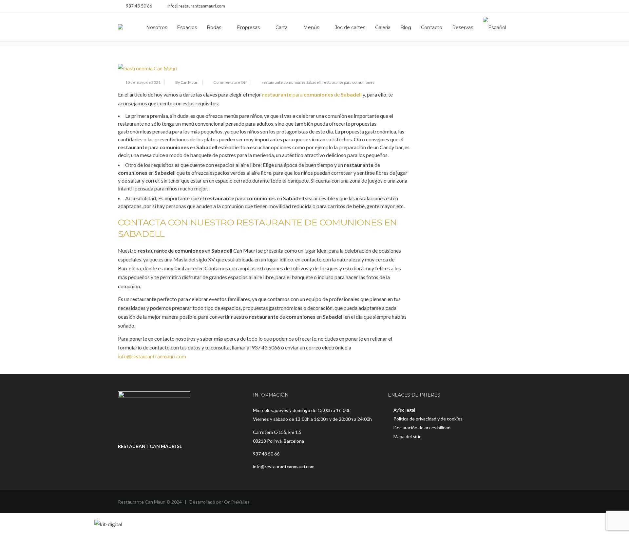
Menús (311, 27)
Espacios (187, 27)
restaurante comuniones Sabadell (291, 82)
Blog (405, 27)
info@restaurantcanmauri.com (152, 356)
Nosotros (156, 27)
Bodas (214, 27)
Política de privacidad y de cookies (428, 418)
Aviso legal (404, 410)
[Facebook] (490, 7)
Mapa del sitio (407, 436)
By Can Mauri (187, 82)
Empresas (248, 27)
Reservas (462, 27)
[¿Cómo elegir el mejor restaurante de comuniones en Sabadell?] (264, 68)
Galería (383, 27)
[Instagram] (499, 7)
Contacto (431, 27)
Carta (282, 27)
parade (312, 94)
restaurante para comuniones (348, 82)
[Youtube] (507, 7)
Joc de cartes (350, 27)
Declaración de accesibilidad (421, 427)
